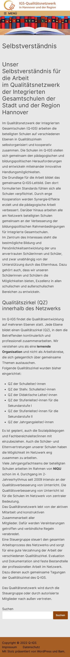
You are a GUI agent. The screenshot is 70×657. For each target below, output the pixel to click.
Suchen (7, 609)
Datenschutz (29, 647)
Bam (61, 651)
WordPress (44, 651)
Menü (12, 13)
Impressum (9, 647)
